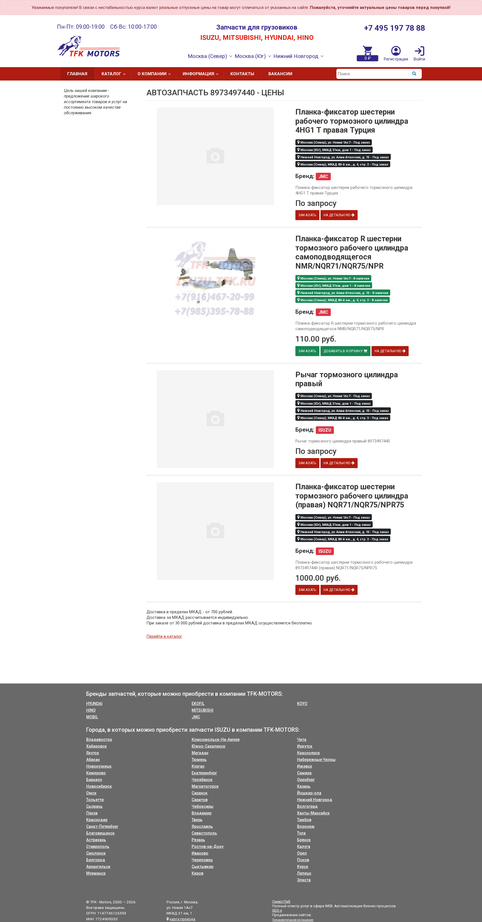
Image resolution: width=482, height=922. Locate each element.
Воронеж (306, 826)
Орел (302, 853)
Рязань (198, 840)
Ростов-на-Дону (207, 846)
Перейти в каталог (164, 636)
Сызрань (94, 806)
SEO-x (277, 910)
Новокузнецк (99, 766)
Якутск (92, 753)
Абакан (93, 759)
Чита (301, 739)
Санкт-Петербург (102, 826)
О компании (152, 73)
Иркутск (304, 746)
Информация (198, 73)
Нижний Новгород (314, 799)
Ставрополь (97, 846)
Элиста (304, 880)
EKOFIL (198, 703)
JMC (196, 717)
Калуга (303, 846)
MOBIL (92, 717)
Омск (91, 793)
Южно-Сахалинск (208, 746)
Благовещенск (100, 833)
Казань (303, 786)
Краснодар (96, 820)
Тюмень (199, 759)
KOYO (302, 703)
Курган (198, 766)
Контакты (242, 73)
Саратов (200, 799)
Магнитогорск (205, 786)
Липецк (304, 873)
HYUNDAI (94, 703)
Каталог (111, 73)
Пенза (92, 813)
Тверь (197, 820)
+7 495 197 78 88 (394, 28)
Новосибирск (99, 786)
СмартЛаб (281, 901)
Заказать (307, 215)
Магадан (200, 753)
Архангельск (98, 866)
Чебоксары (202, 806)
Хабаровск (96, 746)
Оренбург (306, 779)
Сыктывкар (202, 866)
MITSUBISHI (202, 710)
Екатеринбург (204, 773)
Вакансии (280, 73)
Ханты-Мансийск (313, 813)
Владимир (201, 813)
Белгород (95, 860)
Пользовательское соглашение (292, 919)
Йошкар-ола (309, 793)
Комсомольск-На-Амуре (216, 739)
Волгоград (307, 806)
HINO (91, 710)
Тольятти (95, 799)
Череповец (202, 860)
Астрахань (96, 840)
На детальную (337, 215)
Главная (77, 73)
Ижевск (304, 766)
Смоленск (96, 853)
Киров (197, 873)
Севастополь (204, 833)
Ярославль (202, 826)
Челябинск (202, 779)
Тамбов (304, 820)
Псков (303, 860)
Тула (301, 833)
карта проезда (182, 919)
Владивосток (99, 739)
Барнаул (94, 779)
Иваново (200, 853)
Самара (304, 773)
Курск (302, 866)
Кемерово (96, 773)
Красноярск (308, 753)
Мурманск (96, 873)
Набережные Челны (316, 759)
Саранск (200, 793)
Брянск (304, 840)
